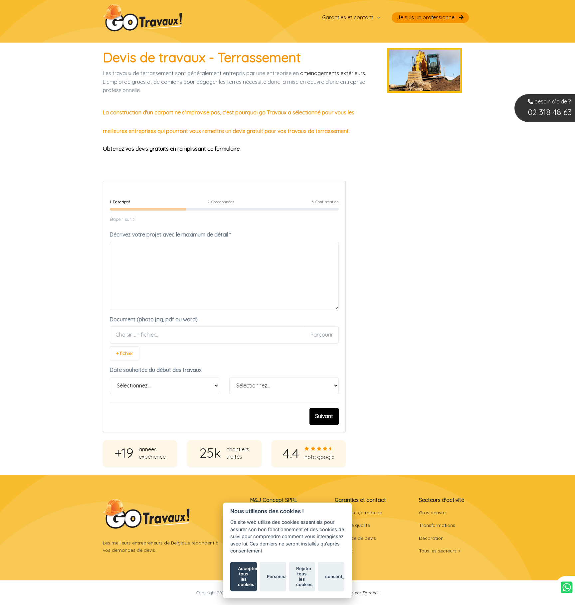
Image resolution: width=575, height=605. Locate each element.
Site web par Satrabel (358, 592)
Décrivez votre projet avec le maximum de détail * (170, 234)
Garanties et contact (347, 17)
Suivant (324, 416)
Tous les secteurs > (439, 551)
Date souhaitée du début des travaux (156, 370)
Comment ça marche (358, 513)
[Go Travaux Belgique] (143, 17)
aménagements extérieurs (332, 73)
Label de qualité (352, 525)
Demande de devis (355, 538)
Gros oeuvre (432, 513)
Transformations (437, 525)
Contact (344, 551)
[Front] (146, 513)
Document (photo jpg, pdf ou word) (154, 319)
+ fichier (124, 353)
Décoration (431, 538)
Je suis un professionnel (426, 17)
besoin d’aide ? (550, 107)
